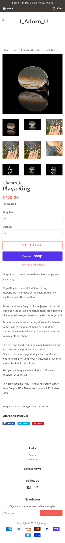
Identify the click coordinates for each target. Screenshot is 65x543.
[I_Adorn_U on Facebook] (29, 488)
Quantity (7, 226)
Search (32, 454)
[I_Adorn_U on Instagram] (36, 488)
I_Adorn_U (42, 523)
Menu (9, 8)
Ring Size (7, 212)
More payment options (32, 264)
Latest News (32, 469)
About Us (32, 459)
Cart (59, 8)
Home (5, 50)
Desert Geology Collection (27, 50)
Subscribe (51, 513)
